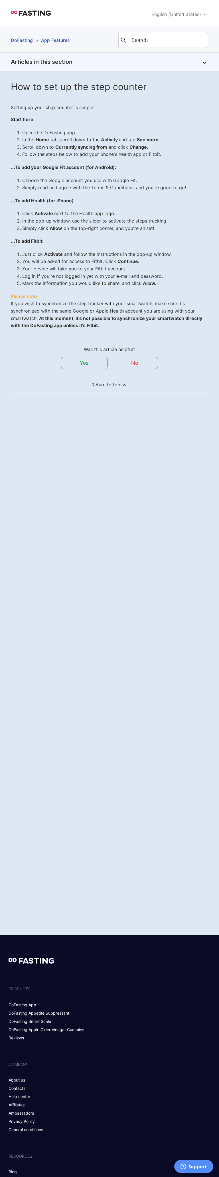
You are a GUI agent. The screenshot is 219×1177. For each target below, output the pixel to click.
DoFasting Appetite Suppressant (39, 1013)
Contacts (17, 1088)
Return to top (107, 384)
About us (17, 1080)
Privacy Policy (22, 1121)
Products (20, 988)
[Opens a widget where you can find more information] (193, 1167)
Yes (84, 363)
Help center (19, 1096)
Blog (13, 1171)
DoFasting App (22, 1004)
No (134, 363)
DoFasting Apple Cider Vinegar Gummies (46, 1029)
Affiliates (17, 1104)
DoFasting (22, 40)
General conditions (26, 1129)
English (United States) (176, 14)
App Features (55, 40)
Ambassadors (21, 1113)
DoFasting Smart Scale (30, 1021)
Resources (20, 1156)
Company (19, 1064)
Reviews (16, 1037)
